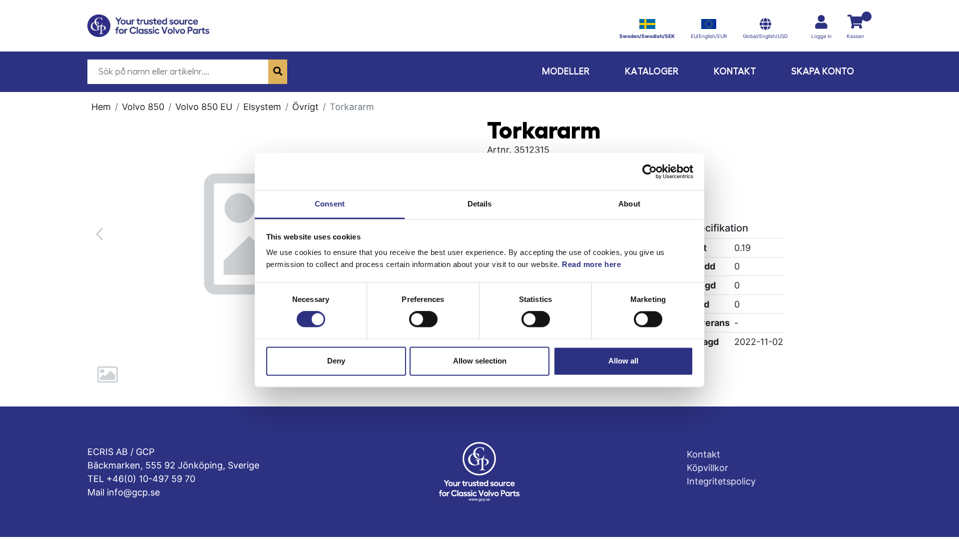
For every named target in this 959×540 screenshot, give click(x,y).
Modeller (566, 71)
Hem (101, 107)
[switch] (423, 320)
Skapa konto (822, 71)
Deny (336, 360)
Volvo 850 (143, 107)
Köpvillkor (707, 467)
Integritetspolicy (721, 481)
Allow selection (479, 360)
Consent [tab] (330, 204)
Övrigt (305, 107)
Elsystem (262, 107)
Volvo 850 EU (203, 107)
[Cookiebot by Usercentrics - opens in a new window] (649, 171)
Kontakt (735, 71)
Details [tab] (480, 204)
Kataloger (652, 71)
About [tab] (629, 204)
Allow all (623, 360)
